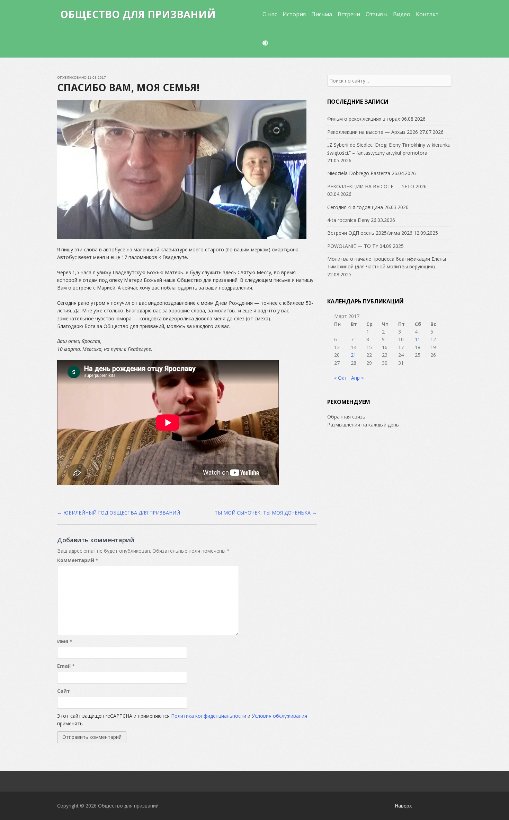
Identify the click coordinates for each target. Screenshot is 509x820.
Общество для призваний (138, 14)
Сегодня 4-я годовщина (355, 207)
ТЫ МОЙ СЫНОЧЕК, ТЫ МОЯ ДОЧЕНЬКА (266, 512)
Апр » (357, 377)
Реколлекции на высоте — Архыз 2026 (372, 132)
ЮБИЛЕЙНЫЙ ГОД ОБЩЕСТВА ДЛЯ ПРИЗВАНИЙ (118, 512)
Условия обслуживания (279, 716)
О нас (269, 14)
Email (66, 666)
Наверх (403, 805)
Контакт (427, 14)
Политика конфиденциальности (208, 716)
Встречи (349, 14)
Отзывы (376, 14)
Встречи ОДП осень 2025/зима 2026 (369, 233)
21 (353, 355)
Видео (401, 14)
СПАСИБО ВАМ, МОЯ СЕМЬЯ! (128, 87)
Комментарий (77, 560)
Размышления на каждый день (363, 424)
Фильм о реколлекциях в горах (363, 118)
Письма (321, 14)
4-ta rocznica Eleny (348, 220)
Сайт (63, 691)
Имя (64, 641)
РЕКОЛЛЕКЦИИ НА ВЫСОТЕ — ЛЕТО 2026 (377, 186)
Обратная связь (346, 416)
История (294, 14)
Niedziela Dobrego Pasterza (358, 173)
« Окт (340, 377)
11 (417, 339)
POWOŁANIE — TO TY (352, 246)
